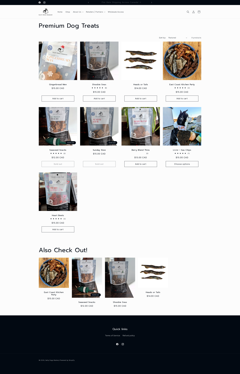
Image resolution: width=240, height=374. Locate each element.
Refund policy (129, 335)
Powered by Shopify (67, 360)
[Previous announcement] (88, 2)
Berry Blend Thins (141, 150)
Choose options (182, 164)
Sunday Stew (99, 150)
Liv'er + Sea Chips (182, 150)
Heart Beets (58, 215)
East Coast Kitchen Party (182, 84)
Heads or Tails (140, 84)
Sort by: (162, 38)
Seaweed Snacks (58, 150)
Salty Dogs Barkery (52, 360)
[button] (78, 12)
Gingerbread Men (58, 84)
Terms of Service (112, 335)
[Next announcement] (151, 2)
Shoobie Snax (99, 84)
